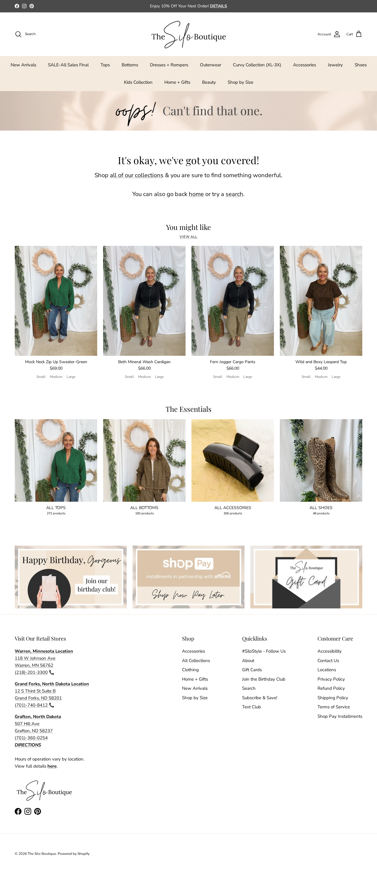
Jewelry (335, 65)
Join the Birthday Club (263, 679)
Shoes (361, 65)
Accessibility (330, 651)
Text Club (251, 707)
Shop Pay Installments (340, 716)
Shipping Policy (333, 698)
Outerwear (210, 65)
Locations (327, 670)
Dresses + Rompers (169, 65)
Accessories (304, 65)
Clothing (190, 670)
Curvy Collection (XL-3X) (257, 65)
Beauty (209, 82)
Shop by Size (240, 82)
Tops (105, 65)
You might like (188, 227)
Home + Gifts (177, 82)
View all (188, 237)
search (234, 194)
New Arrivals (23, 65)
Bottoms (130, 65)
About (248, 661)
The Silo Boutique (42, 853)
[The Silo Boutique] (188, 34)
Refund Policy (331, 688)
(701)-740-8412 (32, 705)
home (196, 194)
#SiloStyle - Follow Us (264, 651)
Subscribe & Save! (259, 698)
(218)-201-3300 (31, 672)
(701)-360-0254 (31, 738)
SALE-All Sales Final (68, 65)
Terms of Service (334, 707)
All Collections (196, 661)
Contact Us (328, 661)
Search (249, 688)
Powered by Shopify (74, 853)
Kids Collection (138, 82)
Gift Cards (252, 670)
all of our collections (136, 175)
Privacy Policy (331, 679)
